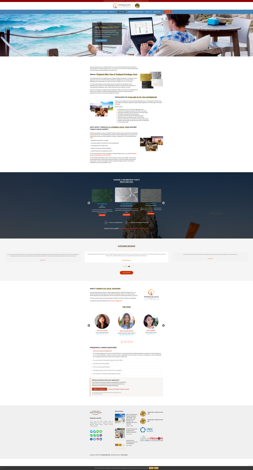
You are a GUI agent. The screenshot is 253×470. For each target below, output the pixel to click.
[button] (2, 35)
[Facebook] (91, 440)
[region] (126, 35)
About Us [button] (112, 11)
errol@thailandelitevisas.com (126, 336)
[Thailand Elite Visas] (126, 5)
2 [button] (125, 268)
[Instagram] (97, 440)
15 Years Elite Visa (102, 203)
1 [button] (124, 268)
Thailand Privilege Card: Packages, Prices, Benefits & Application (131, 432)
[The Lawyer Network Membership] (151, 439)
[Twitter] (94, 440)
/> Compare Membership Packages (139, 224)
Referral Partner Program (135, 11)
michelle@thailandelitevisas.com (151, 336)
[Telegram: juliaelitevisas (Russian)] (94, 433)
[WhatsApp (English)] (91, 437)
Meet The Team (128, 343)
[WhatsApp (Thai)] (94, 437)
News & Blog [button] (157, 11)
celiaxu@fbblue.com (102, 335)
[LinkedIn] (100, 440)
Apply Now (122, 11)
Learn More (102, 213)
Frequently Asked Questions (99, 11)
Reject (156, 467)
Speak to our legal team (99, 390)
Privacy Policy (124, 456)
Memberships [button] (85, 11)
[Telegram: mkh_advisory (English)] (91, 433)
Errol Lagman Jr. (126, 332)
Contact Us (148, 11)
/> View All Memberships (115, 224)
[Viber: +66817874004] (100, 437)
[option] (102, 202)
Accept (151, 467)
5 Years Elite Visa (151, 203)
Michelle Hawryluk (151, 332)
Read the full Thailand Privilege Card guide (118, 390)
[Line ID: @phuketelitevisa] (100, 433)
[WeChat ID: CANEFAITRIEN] (97, 433)
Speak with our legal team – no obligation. (134, 230)
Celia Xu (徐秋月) (102, 332)
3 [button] (127, 268)
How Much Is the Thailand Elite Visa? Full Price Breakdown (131, 443)
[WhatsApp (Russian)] (97, 437)
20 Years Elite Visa (126, 204)
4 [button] (129, 268)
